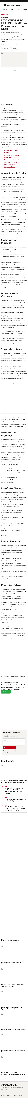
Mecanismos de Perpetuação (12, 160)
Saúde (18, 9)
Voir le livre (6, 692)
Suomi (20, 1095)
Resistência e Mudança (10, 162)
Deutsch (8, 1095)
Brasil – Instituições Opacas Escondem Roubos (13, 1051)
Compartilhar (5, 48)
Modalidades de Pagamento (11, 153)
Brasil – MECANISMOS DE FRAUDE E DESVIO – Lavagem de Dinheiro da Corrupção (15, 808)
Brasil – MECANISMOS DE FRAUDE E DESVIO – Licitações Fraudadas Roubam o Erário (14, 781)
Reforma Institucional (10, 164)
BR (5, 5)
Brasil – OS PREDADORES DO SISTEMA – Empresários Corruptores (13, 1073)
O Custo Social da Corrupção (12, 155)
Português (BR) (14, 1095)
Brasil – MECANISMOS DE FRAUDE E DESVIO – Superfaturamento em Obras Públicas (14, 790)
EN (1, 5)
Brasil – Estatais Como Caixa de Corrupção (11, 963)
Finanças (4, 9)
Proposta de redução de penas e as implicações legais (15, 800)
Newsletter (13, 48)
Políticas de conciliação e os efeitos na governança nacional (12, 985)
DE (3, 5)
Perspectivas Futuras (9, 167)
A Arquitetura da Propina (11, 150)
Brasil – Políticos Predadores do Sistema (13, 1029)
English (3, 1095)
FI (6, 5)
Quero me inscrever (9, 747)
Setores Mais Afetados (10, 157)
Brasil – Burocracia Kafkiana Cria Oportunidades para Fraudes (11, 1008)
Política (12, 9)
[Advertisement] (14, 86)
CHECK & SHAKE (14, 5)
